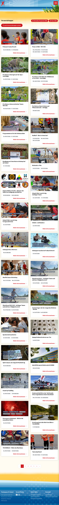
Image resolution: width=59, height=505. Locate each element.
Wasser (53, 246)
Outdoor (35, 42)
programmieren (7, 128)
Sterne (13, 413)
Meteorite (22, 411)
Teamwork (23, 245)
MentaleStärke (7, 184)
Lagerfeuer (35, 303)
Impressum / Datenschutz (51, 496)
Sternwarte (19, 413)
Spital (45, 360)
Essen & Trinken (13, 156)
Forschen (16, 68)
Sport (20, 42)
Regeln (39, 188)
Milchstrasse (6, 413)
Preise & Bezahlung (35, 496)
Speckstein (10, 330)
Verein (52, 130)
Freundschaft (49, 301)
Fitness (21, 182)
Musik (16, 270)
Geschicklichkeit (37, 130)
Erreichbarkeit (48, 494)
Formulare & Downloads (36, 498)
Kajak (20, 384)
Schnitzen (49, 216)
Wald (34, 218)
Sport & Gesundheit (8, 42)
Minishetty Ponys (47, 42)
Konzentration (11, 245)
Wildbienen (40, 72)
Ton (53, 332)
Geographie (46, 415)
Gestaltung (48, 332)
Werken (17, 330)
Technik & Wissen (7, 126)
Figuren (35, 188)
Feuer (44, 216)
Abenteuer (21, 156)
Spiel (44, 188)
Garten (21, 68)
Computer (42, 158)
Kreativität (12, 99)
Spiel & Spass (36, 273)
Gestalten (12, 328)
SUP (24, 384)
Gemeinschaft (13, 356)
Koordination (46, 130)
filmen (47, 158)
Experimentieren (37, 216)
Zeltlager (35, 388)
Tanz (4, 272)
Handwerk (16, 126)
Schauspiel (35, 160)
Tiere (40, 42)
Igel (4, 70)
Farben (47, 101)
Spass (16, 42)
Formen (42, 332)
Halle (4, 245)
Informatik (23, 126)
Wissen (13, 70)
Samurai (14, 184)
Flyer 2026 (54, 20)
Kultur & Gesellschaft (20, 441)
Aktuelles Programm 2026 (40, 20)
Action (16, 182)
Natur (8, 70)
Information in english (36, 494)
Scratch (14, 128)
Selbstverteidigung (8, 186)
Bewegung (47, 128)
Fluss (16, 384)
